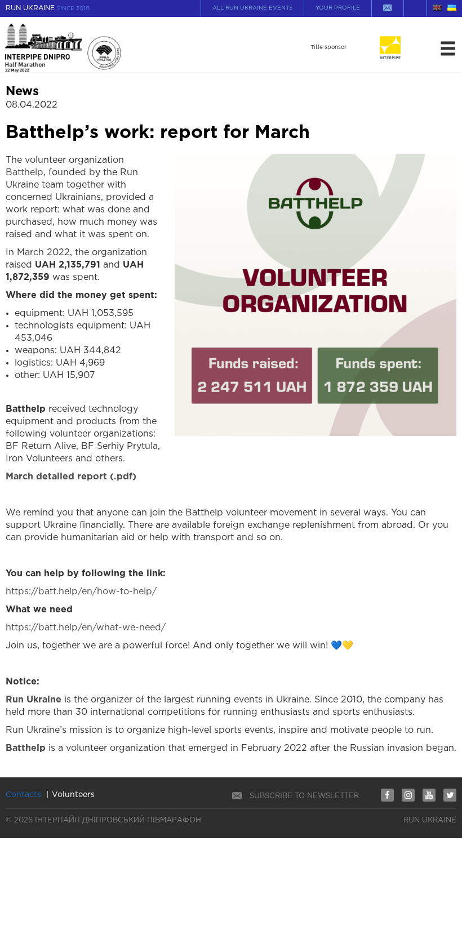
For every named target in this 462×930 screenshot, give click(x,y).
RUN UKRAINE (48, 8)
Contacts (23, 794)
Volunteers (73, 794)
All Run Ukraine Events (252, 8)
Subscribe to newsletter (304, 796)
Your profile (338, 8)
